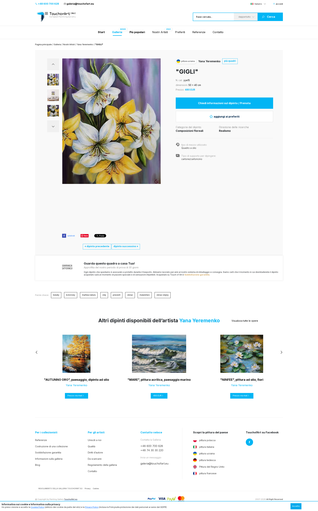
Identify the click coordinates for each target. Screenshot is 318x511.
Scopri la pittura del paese (210, 432)
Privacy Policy (92, 507)
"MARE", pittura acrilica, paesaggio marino (159, 379)
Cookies (96, 488)
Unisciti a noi (94, 440)
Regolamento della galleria (102, 464)
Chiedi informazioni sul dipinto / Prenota (224, 103)
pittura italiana (206, 446)
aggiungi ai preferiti (226, 116)
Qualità (91, 446)
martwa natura (89, 295)
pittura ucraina (207, 453)
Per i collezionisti (46, 432)
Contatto (218, 32)
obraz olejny (163, 295)
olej (104, 295)
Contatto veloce (151, 432)
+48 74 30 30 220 (151, 450)
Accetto (296, 506)
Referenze (198, 32)
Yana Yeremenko (85, 44)
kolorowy (70, 295)
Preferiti (180, 32)
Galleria (57, 44)
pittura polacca (207, 440)
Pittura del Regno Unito (211, 466)
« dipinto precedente (97, 246)
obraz (130, 295)
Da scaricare (95, 458)
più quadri (230, 60)
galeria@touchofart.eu (80, 3)
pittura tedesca (207, 460)
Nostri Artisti (160, 32)
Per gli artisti (96, 432)
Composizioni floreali (189, 130)
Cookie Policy (37, 507)
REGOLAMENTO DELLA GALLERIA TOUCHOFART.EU (60, 488)
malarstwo (145, 295)
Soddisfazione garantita (197, 274)
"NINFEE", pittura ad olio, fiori (241, 379)
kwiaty (56, 295)
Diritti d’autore (95, 452)
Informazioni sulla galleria (48, 458)
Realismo (225, 130)
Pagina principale (43, 44)
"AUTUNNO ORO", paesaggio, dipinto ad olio (76, 379)
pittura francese (207, 473)
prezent (116, 295)
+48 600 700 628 (48, 3)
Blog (37, 464)
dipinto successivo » (125, 246)
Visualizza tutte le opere (245, 320)
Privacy (88, 488)
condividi (71, 236)
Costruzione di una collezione (51, 446)
